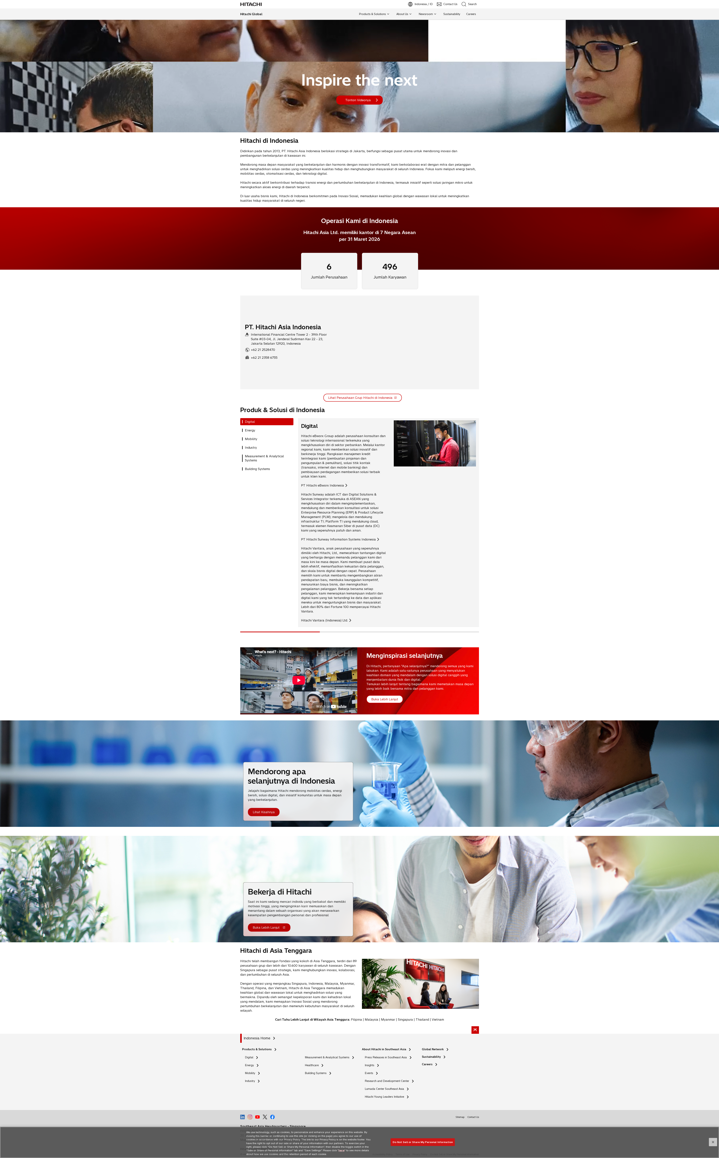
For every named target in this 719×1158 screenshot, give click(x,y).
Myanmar (388, 1019)
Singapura (405, 1019)
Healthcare (312, 1065)
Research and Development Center (388, 1081)
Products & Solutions (257, 1049)
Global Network (433, 1049)
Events (369, 1073)
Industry (250, 1081)
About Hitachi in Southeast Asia (384, 1049)
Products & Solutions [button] (372, 14)
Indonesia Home (257, 1038)
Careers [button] (471, 14)
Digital (249, 1057)
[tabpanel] (388, 522)
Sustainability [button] (451, 14)
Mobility (250, 1073)
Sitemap (460, 1117)
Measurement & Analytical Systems (327, 1057)
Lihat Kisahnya (264, 812)
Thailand (422, 1019)
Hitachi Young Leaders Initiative (385, 1097)
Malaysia (371, 1019)
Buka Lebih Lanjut (266, 929)
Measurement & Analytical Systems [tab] (264, 458)
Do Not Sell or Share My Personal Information (423, 1141)
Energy (249, 1065)
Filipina (356, 1019)
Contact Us (473, 1117)
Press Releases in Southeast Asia (386, 1057)
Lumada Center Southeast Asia (384, 1089)
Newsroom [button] (426, 14)
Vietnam (438, 1019)
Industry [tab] (251, 447)
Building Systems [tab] (257, 469)
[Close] (713, 1142)
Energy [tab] (250, 430)
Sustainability (431, 1056)
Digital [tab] (250, 422)
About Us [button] (402, 14)
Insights (369, 1065)
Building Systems (316, 1073)
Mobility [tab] (251, 439)
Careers (427, 1064)
